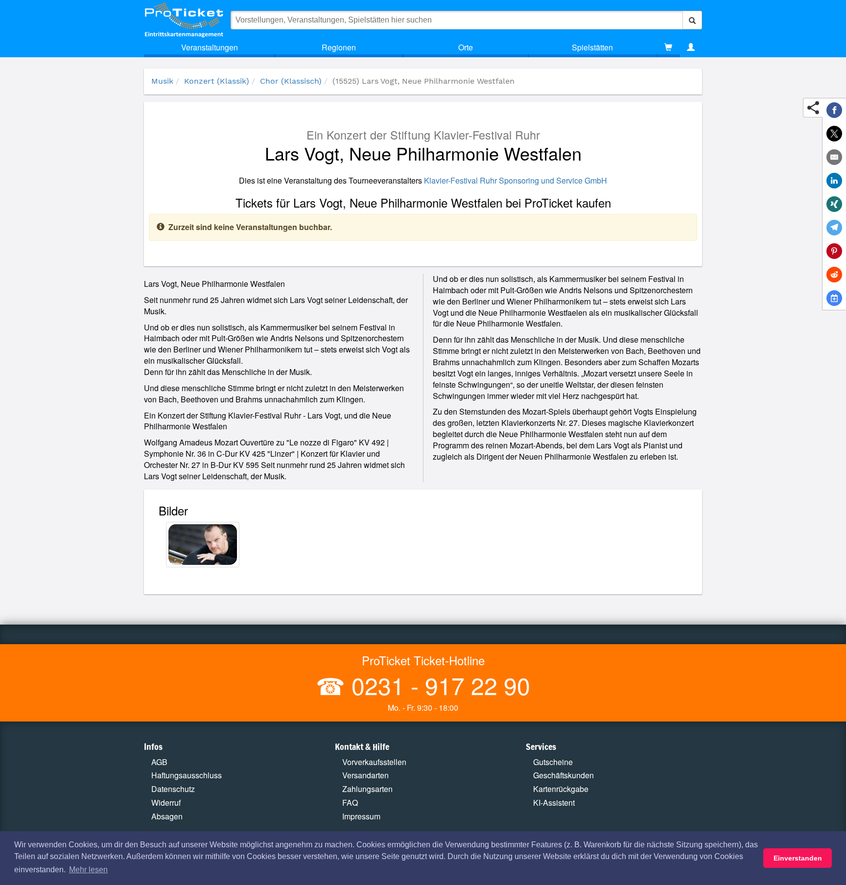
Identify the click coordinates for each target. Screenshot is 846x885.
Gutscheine (553, 762)
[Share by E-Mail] (834, 157)
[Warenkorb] (668, 47)
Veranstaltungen (209, 47)
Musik (162, 81)
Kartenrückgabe (560, 788)
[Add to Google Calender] (834, 298)
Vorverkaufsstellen (374, 762)
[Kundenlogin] (691, 47)
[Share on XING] (834, 204)
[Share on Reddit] (834, 274)
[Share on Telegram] (834, 227)
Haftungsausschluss (186, 775)
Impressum (361, 816)
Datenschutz (173, 788)
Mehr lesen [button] (88, 869)
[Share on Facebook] (834, 110)
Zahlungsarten (367, 788)
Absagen (167, 816)
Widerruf (166, 802)
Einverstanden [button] (798, 858)
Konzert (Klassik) (216, 81)
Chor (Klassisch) (291, 81)
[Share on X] (834, 133)
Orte (465, 47)
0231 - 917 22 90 (437, 685)
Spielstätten (592, 47)
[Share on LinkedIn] (834, 180)
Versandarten (365, 775)
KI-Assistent (554, 802)
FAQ (350, 802)
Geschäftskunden (563, 775)
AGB (159, 762)
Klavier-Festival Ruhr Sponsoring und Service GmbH (515, 180)
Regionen (339, 47)
